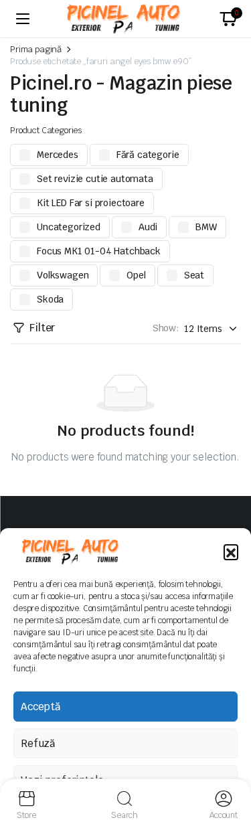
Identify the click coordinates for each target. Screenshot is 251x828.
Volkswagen (62, 275)
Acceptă (40, 706)
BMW (206, 227)
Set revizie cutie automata (95, 179)
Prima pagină (36, 49)
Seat (194, 275)
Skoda (50, 299)
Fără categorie (147, 155)
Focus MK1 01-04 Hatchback (99, 251)
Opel (136, 275)
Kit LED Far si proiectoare (91, 203)
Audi (148, 227)
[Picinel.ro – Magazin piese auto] (126, 19)
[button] (231, 551)
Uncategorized (68, 227)
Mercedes (57, 155)
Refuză (38, 743)
